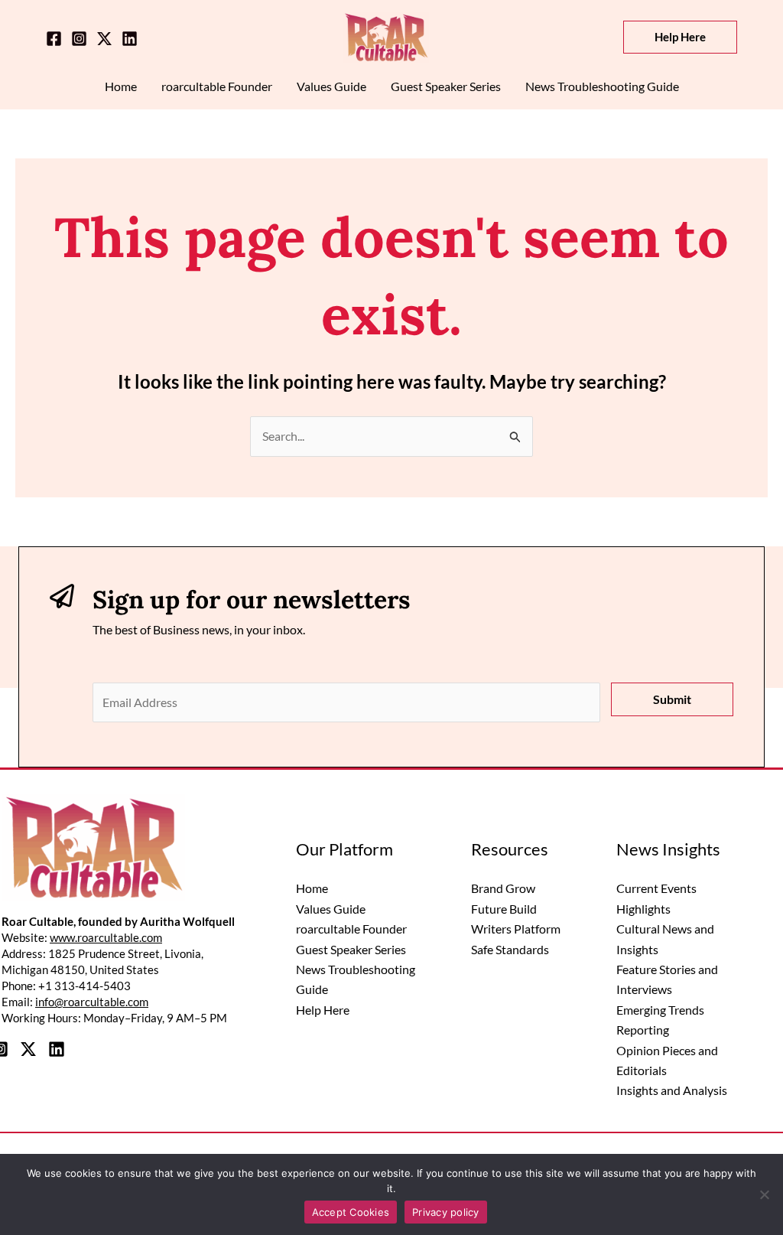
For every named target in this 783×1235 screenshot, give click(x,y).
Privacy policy (445, 1212)
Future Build (504, 908)
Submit (672, 699)
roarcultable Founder (351, 928)
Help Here (322, 1009)
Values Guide (331, 908)
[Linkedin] (130, 39)
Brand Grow (503, 888)
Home (312, 888)
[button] (680, 37)
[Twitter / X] (104, 39)
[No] (764, 1194)
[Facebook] (54, 39)
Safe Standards (510, 949)
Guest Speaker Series (351, 949)
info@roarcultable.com (91, 1002)
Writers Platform (515, 928)
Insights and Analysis (671, 1090)
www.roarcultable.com (106, 937)
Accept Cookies (351, 1212)
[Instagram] (79, 39)
